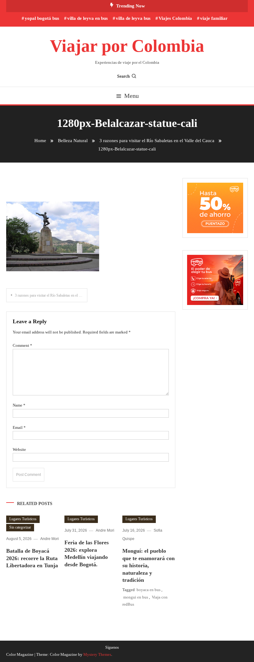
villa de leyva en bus (87, 18)
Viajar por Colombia (127, 45)
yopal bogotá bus (42, 18)
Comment (22, 345)
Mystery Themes (97, 654)
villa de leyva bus (133, 18)
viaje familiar (214, 18)
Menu (131, 95)
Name (19, 405)
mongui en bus (135, 597)
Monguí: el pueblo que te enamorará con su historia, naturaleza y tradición (148, 565)
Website (19, 449)
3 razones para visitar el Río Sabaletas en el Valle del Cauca (51, 295)
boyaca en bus (148, 589)
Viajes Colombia (175, 18)
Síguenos (112, 647)
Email (19, 427)
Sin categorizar (20, 527)
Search (123, 76)
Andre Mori (49, 539)
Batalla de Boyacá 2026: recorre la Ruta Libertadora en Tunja (32, 558)
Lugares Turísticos (23, 519)
